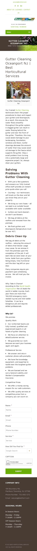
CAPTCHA (9, 457)
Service (9, 436)
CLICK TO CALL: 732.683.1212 (18, 26)
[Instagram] (17, 6)
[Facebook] (15, 6)
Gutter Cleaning (22, 110)
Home (9, 46)
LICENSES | (19, 9)
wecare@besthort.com (19, 2)
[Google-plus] (21, 6)
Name (8, 405)
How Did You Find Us (14, 446)
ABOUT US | (11, 9)
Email (8, 416)
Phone (8, 426)
